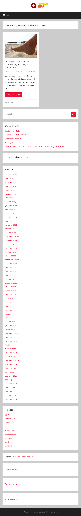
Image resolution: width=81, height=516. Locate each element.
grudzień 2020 (11, 326)
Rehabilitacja (10, 434)
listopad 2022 (10, 256)
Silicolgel (9, 142)
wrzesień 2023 (11, 240)
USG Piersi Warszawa (25, 457)
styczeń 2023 (10, 252)
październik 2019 (12, 360)
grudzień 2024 (11, 205)
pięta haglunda (11, 499)
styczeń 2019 (10, 395)
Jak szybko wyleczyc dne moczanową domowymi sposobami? (17, 64)
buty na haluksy (11, 469)
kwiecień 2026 (11, 182)
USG (7, 442)
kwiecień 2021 (11, 310)
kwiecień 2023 (11, 248)
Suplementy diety (12, 131)
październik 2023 (12, 236)
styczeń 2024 (10, 233)
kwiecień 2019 (11, 384)
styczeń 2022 (10, 279)
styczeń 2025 (10, 202)
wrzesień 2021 (11, 291)
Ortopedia (9, 426)
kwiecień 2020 (11, 341)
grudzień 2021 (11, 283)
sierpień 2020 (10, 337)
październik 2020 (12, 333)
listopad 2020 (10, 329)
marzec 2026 (10, 186)
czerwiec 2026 (11, 174)
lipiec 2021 (9, 298)
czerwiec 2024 (11, 217)
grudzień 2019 (11, 353)
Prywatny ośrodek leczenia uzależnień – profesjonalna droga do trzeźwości (36, 146)
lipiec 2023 (9, 244)
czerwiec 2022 (11, 271)
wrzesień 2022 (11, 264)
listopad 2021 (10, 287)
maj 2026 (9, 178)
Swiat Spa (31, 71)
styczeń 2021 (10, 322)
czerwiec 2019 (11, 376)
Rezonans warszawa (13, 139)
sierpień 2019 (10, 368)
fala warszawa (11, 484)
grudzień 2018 (11, 399)
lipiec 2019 (9, 372)
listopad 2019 (10, 356)
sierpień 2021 (10, 294)
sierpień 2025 (10, 190)
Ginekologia (10, 419)
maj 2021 (8, 306)
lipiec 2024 (9, 213)
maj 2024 (8, 221)
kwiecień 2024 (11, 225)
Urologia (8, 438)
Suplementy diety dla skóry (16, 135)
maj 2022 (8, 275)
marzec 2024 (10, 229)
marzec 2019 (10, 387)
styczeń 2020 (10, 349)
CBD (7, 415)
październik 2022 (12, 260)
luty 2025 (9, 198)
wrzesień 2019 (11, 364)
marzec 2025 (10, 194)
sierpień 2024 (10, 209)
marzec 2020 (10, 345)
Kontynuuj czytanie (14, 95)
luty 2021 (8, 318)
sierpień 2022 (10, 267)
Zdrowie (11, 103)
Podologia (9, 430)
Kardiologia (10, 423)
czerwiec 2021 (11, 302)
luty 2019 (8, 391)
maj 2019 (8, 380)
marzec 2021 (10, 314)
